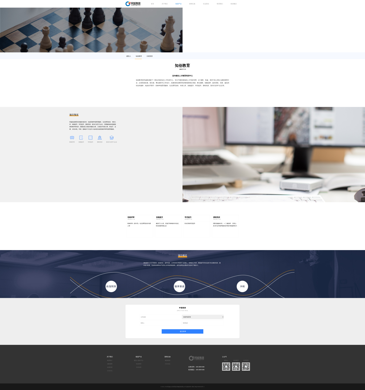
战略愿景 (109, 364)
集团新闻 (167, 360)
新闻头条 (192, 4)
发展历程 (109, 367)
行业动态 (167, 364)
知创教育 (139, 56)
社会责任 (206, 4)
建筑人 (128, 56)
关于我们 (165, 4)
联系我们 (220, 4)
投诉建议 (234, 4)
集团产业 (178, 4)
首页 (152, 4)
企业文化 (109, 370)
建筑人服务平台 (138, 360)
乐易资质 (150, 56)
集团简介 (109, 360)
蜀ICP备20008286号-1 (198, 386)
